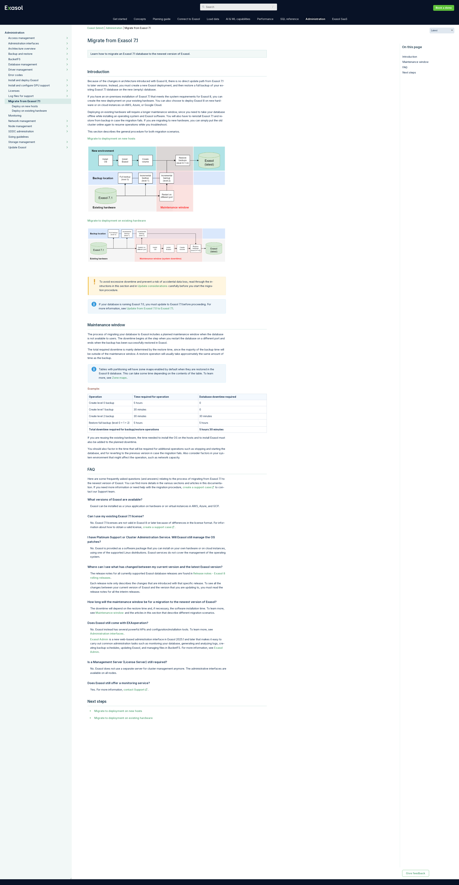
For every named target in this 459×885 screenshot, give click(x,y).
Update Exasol (17, 147)
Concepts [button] (140, 19)
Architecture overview (22, 48)
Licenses (14, 90)
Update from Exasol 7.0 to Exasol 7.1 (150, 308)
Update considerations (152, 286)
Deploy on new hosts (25, 106)
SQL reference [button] (289, 19)
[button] (272, 7)
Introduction (409, 56)
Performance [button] (265, 19)
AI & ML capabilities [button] (238, 19)
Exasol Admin (99, 639)
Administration (14, 32)
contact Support (134, 689)
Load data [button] (213, 19)
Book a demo (444, 7)
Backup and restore (20, 53)
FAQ (404, 67)
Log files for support (21, 96)
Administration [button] (315, 19)
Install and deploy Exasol (23, 80)
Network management (22, 121)
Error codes (15, 75)
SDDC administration (21, 131)
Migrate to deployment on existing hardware (116, 220)
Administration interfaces (23, 43)
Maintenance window (110, 612)
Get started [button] (120, 19)
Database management (22, 64)
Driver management (20, 69)
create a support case (197, 487)
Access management (21, 38)
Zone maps (119, 377)
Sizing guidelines (18, 136)
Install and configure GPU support (29, 85)
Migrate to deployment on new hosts (111, 138)
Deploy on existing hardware (29, 110)
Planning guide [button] (162, 19)
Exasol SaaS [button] (339, 19)
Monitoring (14, 115)
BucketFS (14, 59)
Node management (20, 126)
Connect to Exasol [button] (188, 19)
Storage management (21, 142)
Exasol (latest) (95, 28)
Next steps (409, 72)
